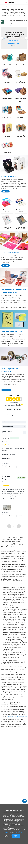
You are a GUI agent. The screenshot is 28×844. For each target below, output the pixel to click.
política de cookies (17, 832)
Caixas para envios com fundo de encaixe (20, 100)
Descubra (6, 390)
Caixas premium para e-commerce (21, 81)
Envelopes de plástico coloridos (21, 228)
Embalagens (5, 6)
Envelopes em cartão (7, 210)
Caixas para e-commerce (7, 81)
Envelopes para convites (20, 210)
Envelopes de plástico (7, 228)
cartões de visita (12, 716)
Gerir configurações (6, 836)
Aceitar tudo (16, 836)
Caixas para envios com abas (7, 118)
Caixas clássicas (21, 64)
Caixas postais (7, 64)
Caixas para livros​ (7, 98)
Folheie (5, 191)
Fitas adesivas (7, 152)
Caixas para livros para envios (21, 118)
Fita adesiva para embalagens (21, 135)
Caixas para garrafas (7, 135)
